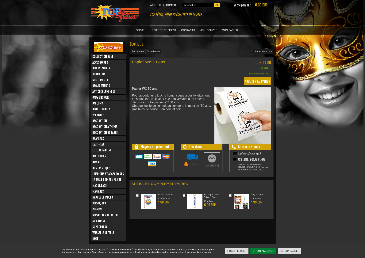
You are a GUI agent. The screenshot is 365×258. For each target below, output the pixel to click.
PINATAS (97, 209)
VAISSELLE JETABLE (103, 233)
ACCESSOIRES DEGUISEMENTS (101, 65)
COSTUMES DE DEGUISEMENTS (101, 83)
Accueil (141, 30)
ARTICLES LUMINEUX (103, 91)
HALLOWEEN (99, 156)
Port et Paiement (164, 30)
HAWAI (96, 162)
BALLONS (97, 103)
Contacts (188, 30)
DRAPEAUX (98, 138)
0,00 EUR (261, 5)
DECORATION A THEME (104, 127)
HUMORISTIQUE (101, 168)
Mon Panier (230, 30)
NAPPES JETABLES (102, 197)
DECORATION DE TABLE (105, 133)
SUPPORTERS (100, 227)
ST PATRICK (99, 221)
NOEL (95, 239)
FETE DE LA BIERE (102, 150)
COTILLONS (99, 74)
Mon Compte (208, 30)
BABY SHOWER (100, 97)
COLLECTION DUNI (102, 57)
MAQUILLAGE (99, 186)
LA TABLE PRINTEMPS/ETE (106, 180)
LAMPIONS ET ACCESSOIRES (108, 174)
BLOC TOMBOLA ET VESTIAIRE (103, 112)
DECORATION (99, 121)
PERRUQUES (99, 203)
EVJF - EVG (98, 144)
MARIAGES (98, 191)
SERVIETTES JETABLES (105, 215)
